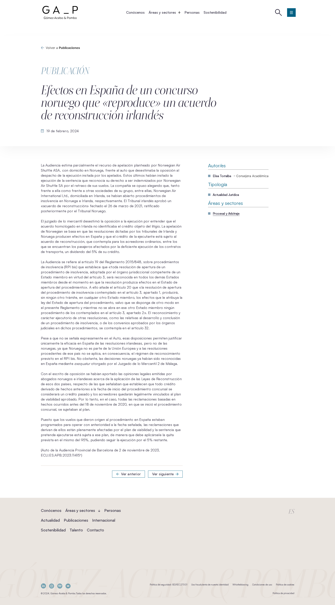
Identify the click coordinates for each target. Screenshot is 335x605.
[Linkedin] (43, 586)
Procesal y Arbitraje (226, 213)
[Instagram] (51, 586)
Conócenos (135, 12)
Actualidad (50, 520)
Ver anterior (131, 474)
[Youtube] (68, 586)
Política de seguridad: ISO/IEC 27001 (168, 584)
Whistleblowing (240, 584)
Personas (192, 12)
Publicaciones (76, 520)
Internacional (103, 520)
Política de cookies (285, 584)
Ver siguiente (163, 474)
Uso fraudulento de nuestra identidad (210, 584)
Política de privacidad (283, 593)
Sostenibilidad (215, 12)
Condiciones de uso (262, 584)
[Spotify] (59, 586)
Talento (76, 530)
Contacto (95, 530)
